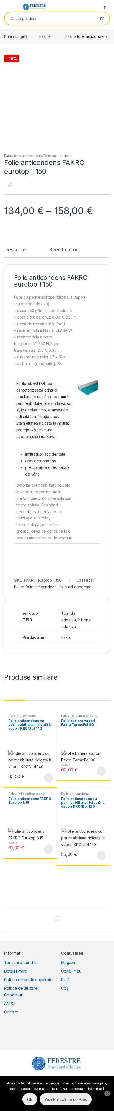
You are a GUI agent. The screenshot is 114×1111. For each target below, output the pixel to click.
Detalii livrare (15, 971)
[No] (107, 1093)
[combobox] (50, 18)
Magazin (68, 962)
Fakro (44, 36)
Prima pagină (15, 36)
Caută (102, 18)
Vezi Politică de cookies (66, 1099)
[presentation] (108, 919)
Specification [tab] (64, 250)
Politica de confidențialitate (28, 979)
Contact (11, 1012)
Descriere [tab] (15, 250)
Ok (29, 1099)
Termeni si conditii (20, 962)
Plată (65, 979)
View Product (46, 777)
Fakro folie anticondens (86, 36)
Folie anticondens (57, 156)
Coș (64, 988)
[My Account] (107, 6)
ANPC (9, 1003)
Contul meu (71, 971)
